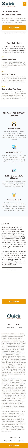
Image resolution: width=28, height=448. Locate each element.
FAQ (20, 328)
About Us (18, 324)
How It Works (10, 328)
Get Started (14, 28)
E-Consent (21, 441)
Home (8, 324)
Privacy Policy (8, 441)
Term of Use (14, 437)
